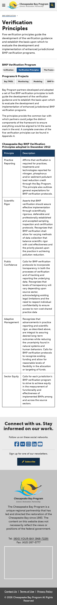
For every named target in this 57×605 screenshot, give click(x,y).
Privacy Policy (44, 591)
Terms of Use (27, 591)
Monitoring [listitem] (23, 81)
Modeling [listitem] (38, 81)
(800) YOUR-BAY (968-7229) (31, 538)
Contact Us (11, 591)
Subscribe (30, 461)
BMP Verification (9, 16)
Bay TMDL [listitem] (8, 81)
